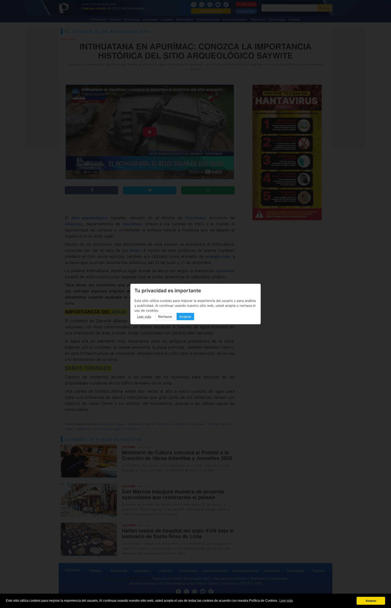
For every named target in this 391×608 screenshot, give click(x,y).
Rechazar (165, 316)
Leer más (144, 316)
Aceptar (185, 316)
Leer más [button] (286, 600)
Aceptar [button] (371, 600)
